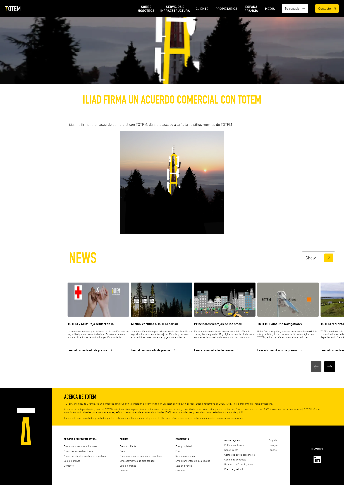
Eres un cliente (128, 446)
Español (273, 449)
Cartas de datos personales (239, 454)
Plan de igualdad (233, 469)
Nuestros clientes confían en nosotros (85, 455)
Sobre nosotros (146, 9)
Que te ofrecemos (185, 455)
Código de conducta (235, 459)
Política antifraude (234, 444)
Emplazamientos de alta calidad (137, 460)
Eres (122, 451)
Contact (124, 470)
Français (273, 444)
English (273, 440)
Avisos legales (232, 440)
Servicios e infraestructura (175, 9)
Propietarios (226, 9)
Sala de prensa (72, 460)
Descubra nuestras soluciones (80, 446)
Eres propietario (184, 446)
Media (270, 9)
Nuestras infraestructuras (78, 451)
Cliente (202, 9)
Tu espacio (292, 8)
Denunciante (231, 449)
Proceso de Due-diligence (238, 464)
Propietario (182, 439)
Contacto (324, 8)
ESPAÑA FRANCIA (251, 9)
